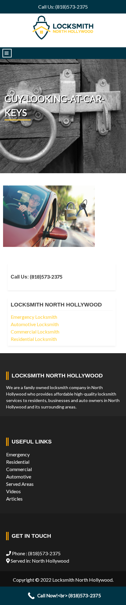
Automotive (18, 476)
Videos (13, 491)
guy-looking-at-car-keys (55, 105)
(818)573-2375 (46, 276)
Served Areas (20, 484)
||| (7, 53)
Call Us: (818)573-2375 (63, 7)
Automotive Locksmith (35, 324)
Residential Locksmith (34, 339)
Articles (14, 499)
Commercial (19, 469)
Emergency (18, 454)
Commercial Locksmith (35, 331)
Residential (17, 462)
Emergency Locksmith (34, 317)
